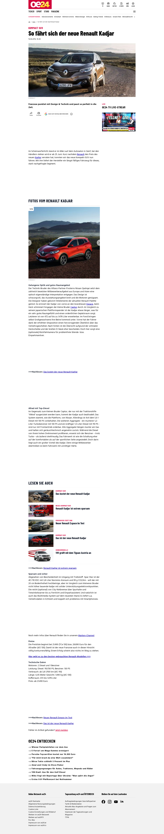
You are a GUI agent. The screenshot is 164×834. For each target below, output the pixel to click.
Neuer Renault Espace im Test (57, 718)
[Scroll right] (134, 17)
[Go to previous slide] (28, 243)
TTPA (67, 817)
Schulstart (57, 17)
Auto (33, 22)
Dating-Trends (98, 17)
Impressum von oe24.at (37, 822)
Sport (39, 11)
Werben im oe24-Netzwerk (38, 814)
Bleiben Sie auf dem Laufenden (114, 794)
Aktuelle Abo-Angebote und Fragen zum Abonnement (80, 808)
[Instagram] (109, 802)
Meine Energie (80, 17)
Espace (89, 304)
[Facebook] (103, 802)
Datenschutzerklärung (37, 806)
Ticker (31, 11)
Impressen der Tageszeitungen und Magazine (78, 813)
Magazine (55, 11)
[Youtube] (116, 802)
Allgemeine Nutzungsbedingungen (41, 804)
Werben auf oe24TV (36, 817)
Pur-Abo (31, 820)
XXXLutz (89, 17)
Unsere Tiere (117, 17)
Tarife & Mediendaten (73, 804)
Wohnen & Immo (68, 17)
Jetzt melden (61, 730)
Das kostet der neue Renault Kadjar (60, 372)
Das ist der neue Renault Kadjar (58, 723)
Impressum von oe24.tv (37, 825)
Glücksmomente (47, 17)
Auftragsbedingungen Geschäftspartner (80, 801)
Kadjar (38, 157)
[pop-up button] (128, 128)
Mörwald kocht (127, 17)
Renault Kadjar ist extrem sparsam (60, 568)
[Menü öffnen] (134, 11)
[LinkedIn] (122, 802)
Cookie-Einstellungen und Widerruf (42, 812)
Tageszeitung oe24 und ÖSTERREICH (79, 794)
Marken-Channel (86, 635)
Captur (74, 307)
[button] (105, 128)
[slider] (113, 128)
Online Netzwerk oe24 (37, 794)
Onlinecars (107, 17)
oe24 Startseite (34, 801)
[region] (64, 244)
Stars (46, 11)
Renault (80, 154)
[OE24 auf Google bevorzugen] (71, 114)
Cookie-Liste (33, 809)
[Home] (29, 22)
